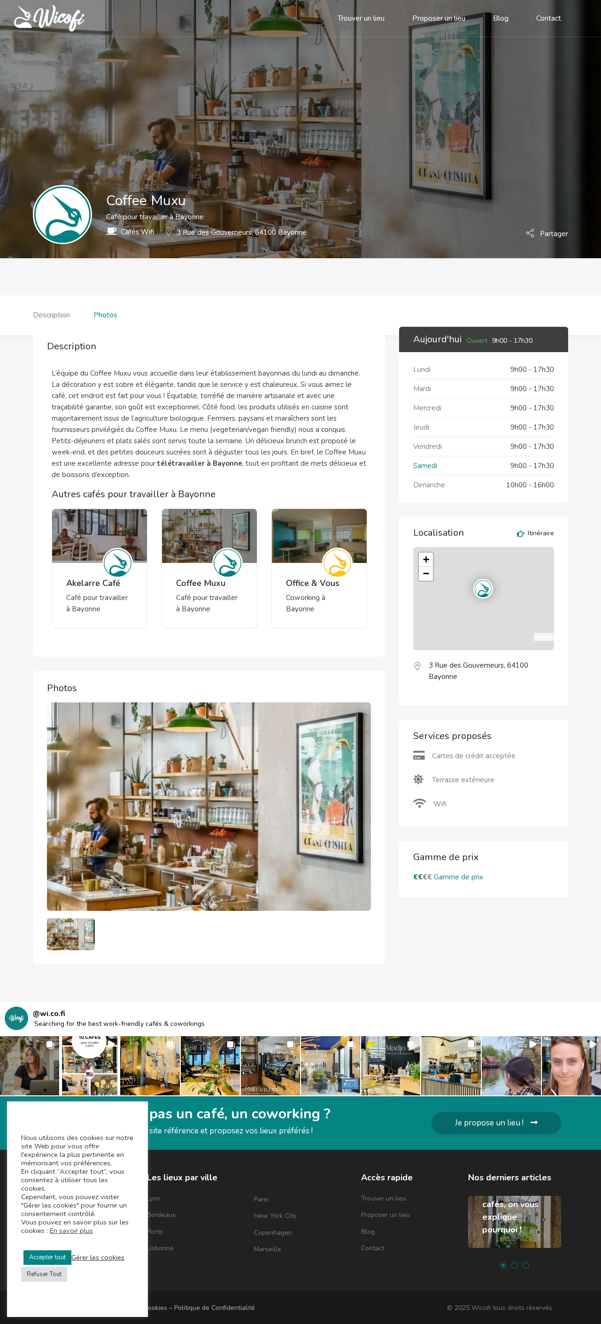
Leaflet (544, 636)
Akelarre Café (93, 583)
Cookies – (159, 1307)
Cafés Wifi (137, 232)
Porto (155, 1231)
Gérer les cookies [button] (97, 1257)
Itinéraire (540, 534)
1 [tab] (503, 1265)
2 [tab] (514, 1265)
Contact (548, 18)
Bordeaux (161, 1214)
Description (51, 315)
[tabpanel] (514, 1229)
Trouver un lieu (361, 18)
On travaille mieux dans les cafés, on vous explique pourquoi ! (512, 1204)
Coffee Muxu (200, 583)
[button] (29, 1065)
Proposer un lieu (438, 18)
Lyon (154, 1198)
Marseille (267, 1249)
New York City (275, 1215)
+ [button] (426, 559)
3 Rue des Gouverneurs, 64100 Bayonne (242, 232)
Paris (261, 1199)
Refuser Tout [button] (44, 1274)
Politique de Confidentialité (214, 1307)
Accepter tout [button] (47, 1257)
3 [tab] (525, 1265)
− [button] (426, 573)
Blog (501, 18)
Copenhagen (273, 1232)
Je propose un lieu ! (489, 1122)
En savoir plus (71, 1230)
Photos (105, 315)
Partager (553, 233)
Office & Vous (312, 583)
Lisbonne (160, 1248)
